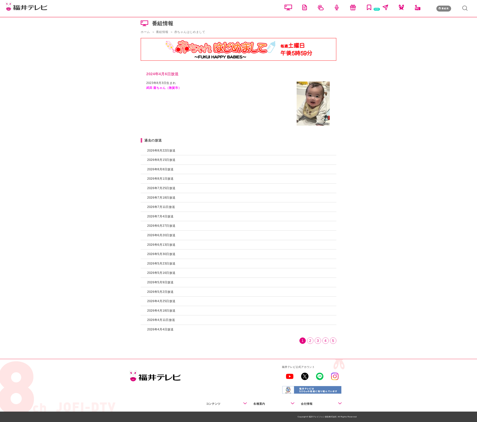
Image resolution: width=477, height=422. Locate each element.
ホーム (145, 32)
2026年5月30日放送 (161, 254)
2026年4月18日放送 (161, 310)
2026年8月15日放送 (161, 159)
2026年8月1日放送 (160, 178)
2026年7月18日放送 (161, 197)
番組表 (445, 8)
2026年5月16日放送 (161, 272)
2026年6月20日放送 (161, 235)
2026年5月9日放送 (160, 282)
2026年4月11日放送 (161, 319)
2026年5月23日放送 (161, 263)
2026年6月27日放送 (161, 225)
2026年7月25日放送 (161, 188)
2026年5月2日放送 (160, 291)
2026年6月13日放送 (161, 244)
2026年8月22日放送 (161, 150)
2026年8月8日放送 (160, 169)
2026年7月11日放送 (161, 206)
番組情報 (162, 32)
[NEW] (369, 9)
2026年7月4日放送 (160, 216)
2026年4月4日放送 (160, 329)
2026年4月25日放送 (161, 301)
